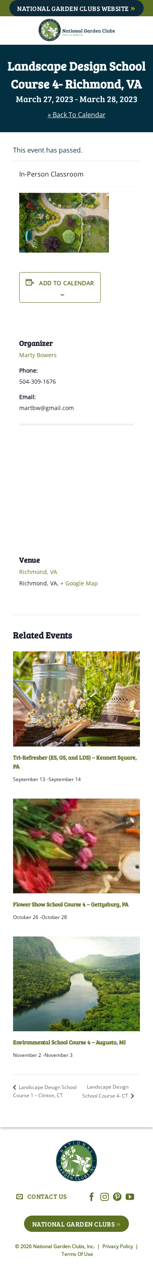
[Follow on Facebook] (91, 1197)
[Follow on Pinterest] (117, 1197)
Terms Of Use (77, 1254)
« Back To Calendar (77, 114)
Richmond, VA (38, 572)
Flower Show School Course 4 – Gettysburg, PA (71, 904)
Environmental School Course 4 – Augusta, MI (69, 1042)
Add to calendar (66, 283)
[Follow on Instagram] (104, 1197)
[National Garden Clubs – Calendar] (76, 30)
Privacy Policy (118, 1246)
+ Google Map (79, 583)
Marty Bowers (38, 355)
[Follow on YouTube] (130, 1197)
